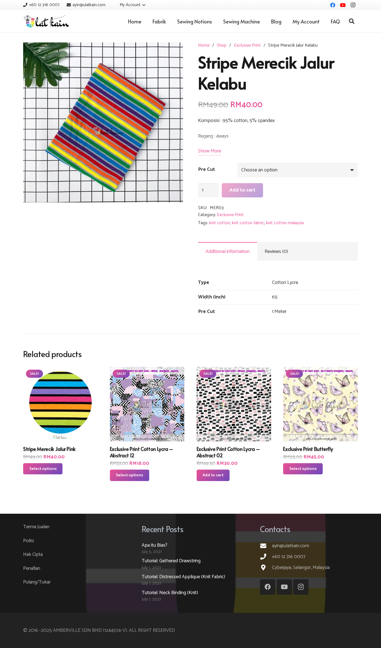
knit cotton (219, 223)
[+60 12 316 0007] (266, 557)
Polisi (28, 541)
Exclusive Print (247, 45)
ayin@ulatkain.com (290, 546)
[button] (128, 5)
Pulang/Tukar (36, 582)
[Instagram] (353, 5)
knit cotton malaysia (285, 223)
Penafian (31, 568)
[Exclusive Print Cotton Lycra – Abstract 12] (147, 404)
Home (203, 45)
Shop (221, 45)
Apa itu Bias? (154, 545)
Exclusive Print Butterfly (308, 448)
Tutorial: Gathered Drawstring (171, 561)
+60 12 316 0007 (288, 557)
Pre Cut (206, 169)
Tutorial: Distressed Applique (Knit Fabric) (183, 577)
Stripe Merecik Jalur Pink (49, 448)
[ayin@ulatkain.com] (266, 546)
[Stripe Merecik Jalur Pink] (60, 404)
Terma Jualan (36, 527)
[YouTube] (343, 5)
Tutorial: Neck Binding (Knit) (170, 593)
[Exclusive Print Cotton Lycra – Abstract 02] (234, 404)
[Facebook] (333, 5)
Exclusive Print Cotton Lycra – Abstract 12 (141, 452)
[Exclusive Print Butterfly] (320, 404)
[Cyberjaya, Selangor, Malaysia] (266, 568)
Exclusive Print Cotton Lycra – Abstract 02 (228, 452)
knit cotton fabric (248, 223)
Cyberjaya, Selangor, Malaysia (301, 567)
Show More (209, 151)
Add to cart (242, 190)
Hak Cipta (33, 554)
